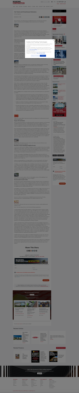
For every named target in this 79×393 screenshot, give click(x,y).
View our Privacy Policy (40, 53)
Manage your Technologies (35, 55)
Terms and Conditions (33, 49)
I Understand (43, 55)
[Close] (53, 40)
